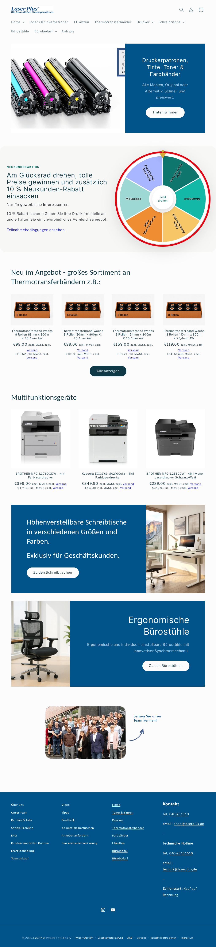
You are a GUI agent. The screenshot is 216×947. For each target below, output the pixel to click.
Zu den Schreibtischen (52, 572)
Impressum (187, 938)
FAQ (14, 835)
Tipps (65, 812)
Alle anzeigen (108, 371)
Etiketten (118, 843)
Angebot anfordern (75, 835)
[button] (17, 22)
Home (116, 805)
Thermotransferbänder (128, 828)
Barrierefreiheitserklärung (79, 843)
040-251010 (179, 814)
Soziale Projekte (22, 828)
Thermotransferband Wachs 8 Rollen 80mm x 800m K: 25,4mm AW (82, 334)
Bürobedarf (120, 858)
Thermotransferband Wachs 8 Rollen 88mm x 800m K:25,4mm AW (32, 334)
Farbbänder (120, 835)
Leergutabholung (23, 851)
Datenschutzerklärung (110, 938)
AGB (129, 938)
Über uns (17, 805)
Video (66, 805)
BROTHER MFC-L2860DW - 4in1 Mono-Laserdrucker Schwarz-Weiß (175, 475)
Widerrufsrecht (84, 938)
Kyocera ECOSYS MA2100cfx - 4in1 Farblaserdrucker (108, 475)
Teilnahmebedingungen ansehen (36, 230)
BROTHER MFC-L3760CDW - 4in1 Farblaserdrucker (40, 475)
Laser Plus (39, 938)
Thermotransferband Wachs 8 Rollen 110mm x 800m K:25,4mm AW (183, 334)
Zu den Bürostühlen (166, 666)
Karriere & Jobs (21, 820)
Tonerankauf (20, 858)
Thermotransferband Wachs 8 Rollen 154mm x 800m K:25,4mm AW (133, 334)
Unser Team (19, 812)
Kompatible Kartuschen (78, 828)
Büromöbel (120, 851)
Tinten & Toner (165, 112)
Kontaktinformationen (163, 938)
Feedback (68, 820)
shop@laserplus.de (189, 824)
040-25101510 (181, 853)
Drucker (117, 820)
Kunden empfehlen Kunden (30, 843)
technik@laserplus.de (180, 869)
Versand (141, 938)
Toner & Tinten (122, 812)
